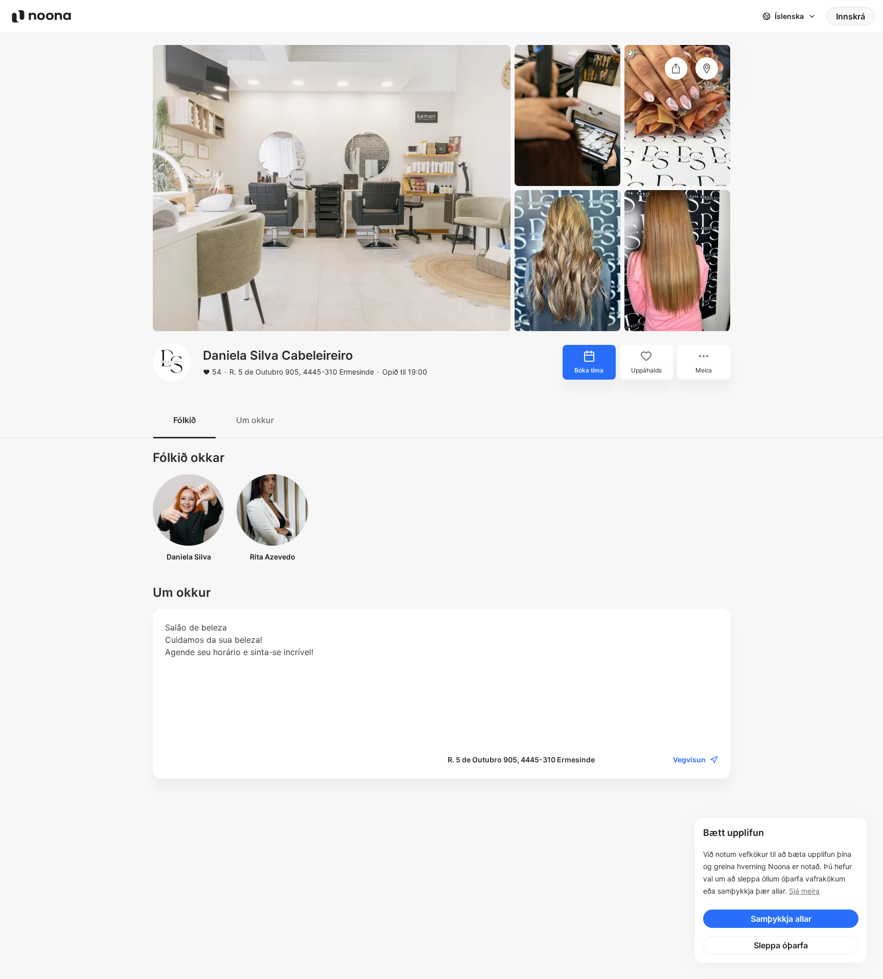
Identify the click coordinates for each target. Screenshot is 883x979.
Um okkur (255, 420)
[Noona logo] (41, 16)
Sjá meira (804, 891)
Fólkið (184, 420)
